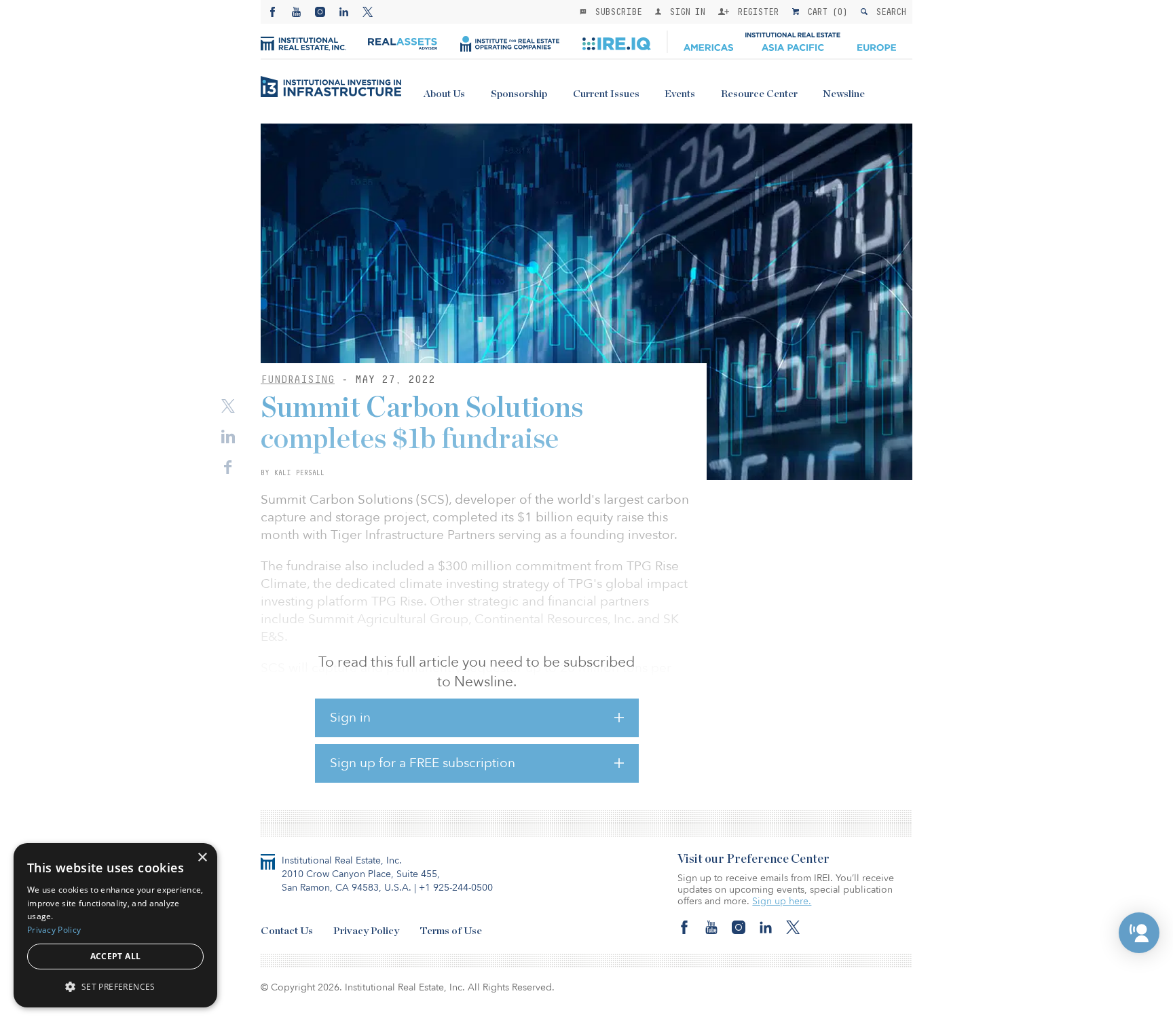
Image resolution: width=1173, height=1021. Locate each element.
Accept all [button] (115, 956)
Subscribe (615, 11)
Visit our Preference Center (753, 859)
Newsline (844, 94)
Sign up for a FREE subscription (422, 763)
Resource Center (759, 94)
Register (755, 11)
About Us (444, 94)
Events (680, 94)
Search (888, 11)
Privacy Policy (366, 931)
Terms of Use (451, 931)
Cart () (824, 11)
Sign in (350, 717)
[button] (1139, 932)
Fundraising (298, 379)
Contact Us (287, 931)
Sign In (685, 11)
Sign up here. (781, 901)
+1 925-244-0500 (456, 887)
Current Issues (606, 94)
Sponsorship (519, 94)
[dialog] (115, 925)
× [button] (202, 858)
